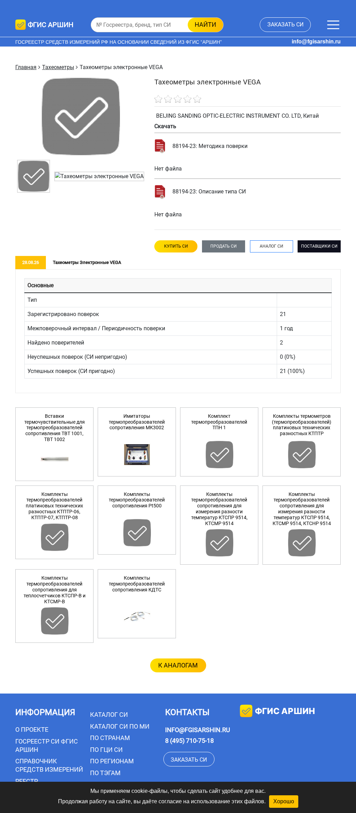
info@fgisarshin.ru (316, 41)
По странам (110, 737)
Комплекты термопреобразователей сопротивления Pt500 (137, 500)
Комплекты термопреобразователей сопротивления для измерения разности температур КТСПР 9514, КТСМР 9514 (219, 508)
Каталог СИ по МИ (119, 726)
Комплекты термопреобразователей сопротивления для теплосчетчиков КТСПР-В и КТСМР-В (55, 589)
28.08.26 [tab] (30, 262)
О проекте (31, 729)
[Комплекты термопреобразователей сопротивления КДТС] (137, 616)
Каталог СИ (109, 714)
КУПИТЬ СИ (176, 246)
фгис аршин (285, 711)
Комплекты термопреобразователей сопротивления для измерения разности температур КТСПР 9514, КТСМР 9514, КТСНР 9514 (302, 508)
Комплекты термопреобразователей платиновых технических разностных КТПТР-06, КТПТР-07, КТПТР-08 (54, 505)
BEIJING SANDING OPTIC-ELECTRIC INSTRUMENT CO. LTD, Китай (237, 116)
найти (205, 24)
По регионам (112, 761)
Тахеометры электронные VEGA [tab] (87, 262)
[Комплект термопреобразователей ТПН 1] (219, 454)
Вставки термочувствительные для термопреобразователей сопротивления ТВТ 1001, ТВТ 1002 (54, 427)
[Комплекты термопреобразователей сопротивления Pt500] (137, 533)
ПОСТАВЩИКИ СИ (319, 246)
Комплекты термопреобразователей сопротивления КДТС (137, 583)
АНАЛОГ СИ (271, 246)
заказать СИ (285, 24)
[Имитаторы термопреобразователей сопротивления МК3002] (137, 454)
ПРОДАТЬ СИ (223, 246)
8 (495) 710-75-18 (189, 740)
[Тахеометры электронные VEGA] (33, 176)
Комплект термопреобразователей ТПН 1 (219, 422)
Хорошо (283, 801)
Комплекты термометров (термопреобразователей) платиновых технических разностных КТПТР (301, 424)
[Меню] (333, 25)
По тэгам (105, 773)
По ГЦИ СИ (106, 749)
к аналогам (178, 665)
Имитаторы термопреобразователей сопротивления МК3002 (137, 422)
